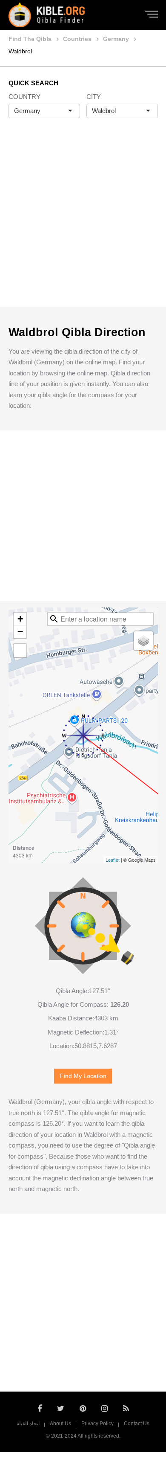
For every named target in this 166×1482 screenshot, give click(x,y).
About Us (60, 1424)
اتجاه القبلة (28, 1424)
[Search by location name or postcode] (54, 619)
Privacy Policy (97, 1424)
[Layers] (143, 640)
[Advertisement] (83, 221)
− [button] (20, 631)
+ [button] (20, 618)
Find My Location (83, 1076)
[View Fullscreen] (20, 650)
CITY (93, 96)
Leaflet (113, 859)
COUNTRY (24, 96)
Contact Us (136, 1424)
